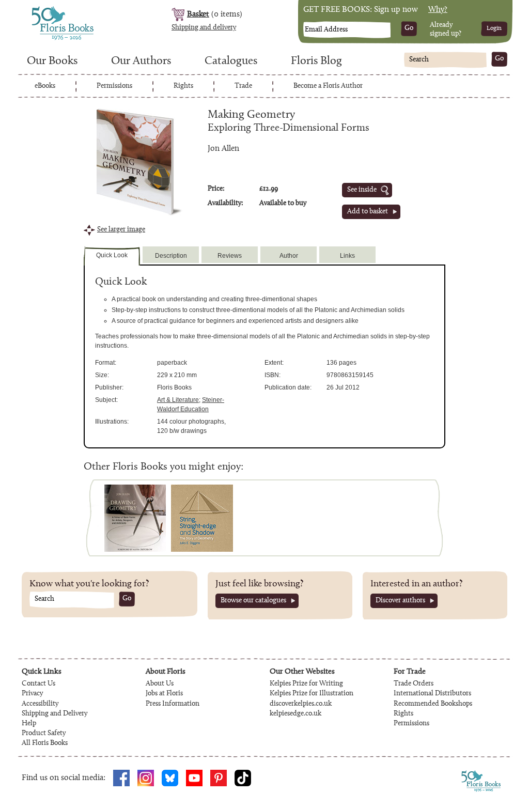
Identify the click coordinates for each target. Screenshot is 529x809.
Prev (97, 517)
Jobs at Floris (164, 693)
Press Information (172, 704)
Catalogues (231, 61)
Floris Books (43, 9)
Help (29, 723)
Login (494, 28)
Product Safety (44, 733)
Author (288, 255)
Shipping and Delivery (54, 714)
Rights (183, 86)
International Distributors (432, 693)
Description (171, 255)
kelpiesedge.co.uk (295, 714)
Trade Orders (413, 684)
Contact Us (38, 684)
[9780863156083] (135, 518)
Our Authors (141, 61)
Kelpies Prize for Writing (306, 684)
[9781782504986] (202, 518)
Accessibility (40, 704)
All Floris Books (45, 743)
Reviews (229, 255)
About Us (160, 684)
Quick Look (112, 255)
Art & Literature (178, 399)
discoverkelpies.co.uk (301, 704)
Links (347, 255)
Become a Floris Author (328, 86)
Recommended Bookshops (433, 704)
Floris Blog (316, 61)
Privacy (32, 693)
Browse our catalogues (253, 600)
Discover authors (400, 600)
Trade (243, 86)
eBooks (45, 86)
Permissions (114, 86)
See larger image (121, 230)
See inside (362, 190)
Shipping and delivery (204, 28)
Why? (437, 10)
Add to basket (367, 211)
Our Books (52, 61)
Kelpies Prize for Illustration (311, 693)
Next (432, 517)
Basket (198, 14)
